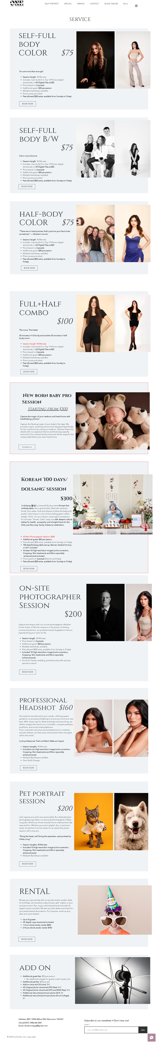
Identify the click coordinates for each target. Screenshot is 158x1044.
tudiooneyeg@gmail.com (36, 1026)
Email (86, 1024)
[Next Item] (146, 60)
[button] (113, 504)
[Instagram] (136, 5)
